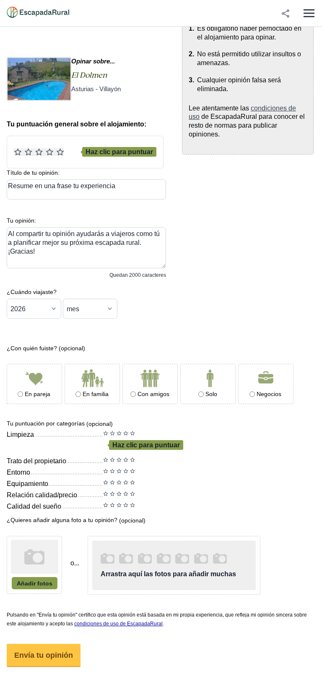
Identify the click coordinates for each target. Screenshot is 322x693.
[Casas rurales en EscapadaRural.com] (38, 13)
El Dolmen (89, 75)
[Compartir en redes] (285, 13)
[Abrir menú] (309, 13)
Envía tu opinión (43, 655)
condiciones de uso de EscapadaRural (118, 624)
